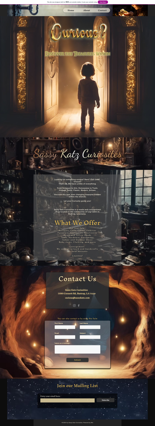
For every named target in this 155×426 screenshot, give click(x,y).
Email (57, 333)
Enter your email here (50, 396)
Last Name (84, 323)
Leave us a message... (63, 343)
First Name (59, 323)
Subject (83, 333)
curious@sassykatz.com (77, 297)
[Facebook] (78, 305)
